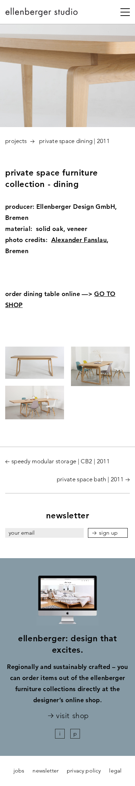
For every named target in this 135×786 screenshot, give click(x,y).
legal (115, 770)
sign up (108, 532)
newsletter (45, 770)
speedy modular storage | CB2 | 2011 (60, 461)
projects (16, 140)
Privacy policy (84, 770)
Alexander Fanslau (79, 240)
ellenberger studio (42, 14)
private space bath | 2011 (90, 479)
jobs (19, 770)
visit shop (72, 716)
